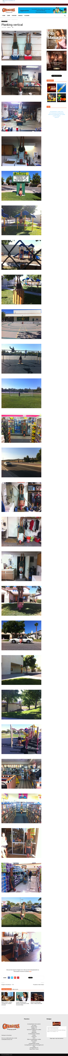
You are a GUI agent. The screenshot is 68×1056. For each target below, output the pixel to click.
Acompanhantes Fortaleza (34, 1033)
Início (2, 19)
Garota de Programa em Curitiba (34, 1029)
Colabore (26, 15)
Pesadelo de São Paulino (38, 984)
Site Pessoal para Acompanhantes (56, 113)
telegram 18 (34, 1028)
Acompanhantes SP (34, 1047)
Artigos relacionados (6, 989)
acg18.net (57, 117)
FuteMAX (34, 1031)
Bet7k (34, 1038)
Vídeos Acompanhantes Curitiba (34, 1039)
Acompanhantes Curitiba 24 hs (56, 111)
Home (3, 15)
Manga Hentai (34, 1026)
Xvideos (34, 1042)
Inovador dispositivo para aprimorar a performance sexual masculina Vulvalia (22, 1003)
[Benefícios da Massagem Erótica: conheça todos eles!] (37, 996)
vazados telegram (56, 115)
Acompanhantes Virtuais (34, 1043)
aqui (30, 971)
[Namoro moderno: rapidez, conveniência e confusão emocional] (8, 996)
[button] (65, 15)
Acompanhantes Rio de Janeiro (34, 1024)
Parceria (14, 15)
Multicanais (34, 1032)
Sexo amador (34, 1040)
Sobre (8, 15)
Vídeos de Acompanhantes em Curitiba (56, 114)
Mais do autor (15, 989)
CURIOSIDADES (7, 19)
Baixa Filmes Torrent (34, 1049)
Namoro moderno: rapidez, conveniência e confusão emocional (6, 1003)
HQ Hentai (34, 1025)
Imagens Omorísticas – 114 (7, 984)
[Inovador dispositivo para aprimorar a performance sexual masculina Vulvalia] (22, 996)
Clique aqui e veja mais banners (56, 1038)
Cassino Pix (34, 1036)
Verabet (34, 1035)
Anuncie (20, 15)
